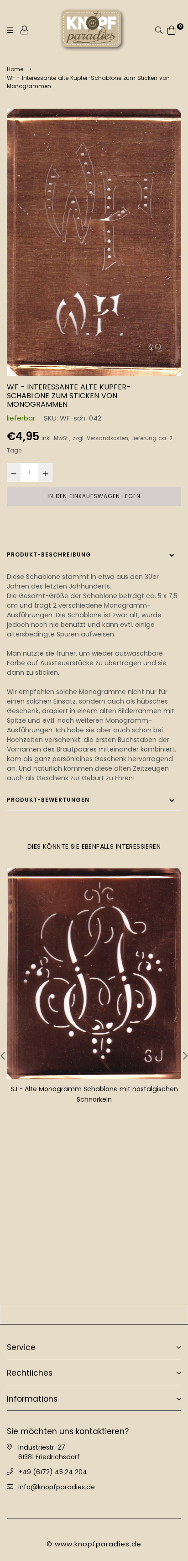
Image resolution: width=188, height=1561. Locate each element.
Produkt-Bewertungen (48, 800)
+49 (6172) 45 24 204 (52, 1471)
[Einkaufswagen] (171, 29)
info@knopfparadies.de (56, 1486)
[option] (94, 242)
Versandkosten (107, 438)
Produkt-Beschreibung (49, 554)
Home (15, 69)
